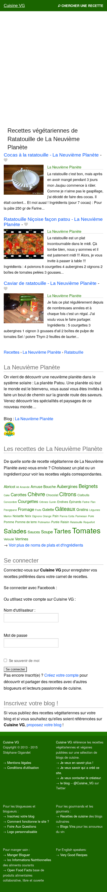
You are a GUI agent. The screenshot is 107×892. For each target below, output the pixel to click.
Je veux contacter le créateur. (81, 777)
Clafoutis (83, 495)
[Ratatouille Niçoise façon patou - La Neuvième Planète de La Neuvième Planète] (24, 243)
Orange (47, 516)
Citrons (67, 494)
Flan (93, 502)
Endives (62, 501)
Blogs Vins (67, 826)
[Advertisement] (53, 68)
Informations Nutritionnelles (31, 859)
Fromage (26, 509)
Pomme (9, 522)
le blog (65, 783)
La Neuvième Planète (64, 166)
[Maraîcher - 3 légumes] (9, 428)
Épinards (75, 501)
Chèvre (36, 494)
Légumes (94, 510)
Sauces (34, 531)
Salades (15, 530)
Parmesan (81, 516)
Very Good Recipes (73, 854)
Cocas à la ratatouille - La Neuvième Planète (51, 155)
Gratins (82, 509)
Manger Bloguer (18, 854)
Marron (8, 516)
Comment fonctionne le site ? (28, 821)
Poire (91, 516)
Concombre (10, 502)
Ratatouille (76, 522)
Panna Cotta (67, 516)
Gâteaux (65, 508)
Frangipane (10, 510)
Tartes (62, 530)
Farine (86, 502)
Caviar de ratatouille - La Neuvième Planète (50, 283)
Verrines (21, 538)
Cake (7, 495)
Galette (48, 509)
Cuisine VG (14, 5)
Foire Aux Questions (21, 826)
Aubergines (67, 486)
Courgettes (28, 501)
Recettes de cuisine (74, 816)
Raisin (64, 522)
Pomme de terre (26, 522)
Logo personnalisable (22, 831)
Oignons (37, 516)
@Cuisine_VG (84, 783)
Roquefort (89, 522)
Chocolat (52, 495)
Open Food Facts (19, 870)
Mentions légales (19, 762)
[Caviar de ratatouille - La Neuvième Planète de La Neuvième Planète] (24, 308)
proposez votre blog (44, 725)
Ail (17, 487)
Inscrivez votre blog (20, 816)
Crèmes (43, 502)
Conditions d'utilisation (23, 767)
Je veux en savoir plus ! (76, 762)
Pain (56, 516)
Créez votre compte (61, 675)
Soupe (47, 531)
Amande (25, 487)
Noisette (18, 516)
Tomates (86, 530)
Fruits (38, 510)
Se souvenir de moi (24, 660)
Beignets (88, 485)
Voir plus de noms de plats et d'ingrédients (46, 545)
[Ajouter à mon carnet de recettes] (5, 160)
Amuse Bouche (43, 486)
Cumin (52, 502)
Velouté (9, 539)
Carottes (19, 494)
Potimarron (44, 522)
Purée (55, 522)
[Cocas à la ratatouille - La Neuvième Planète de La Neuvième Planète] (24, 179)
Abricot (9, 486)
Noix (28, 516)
